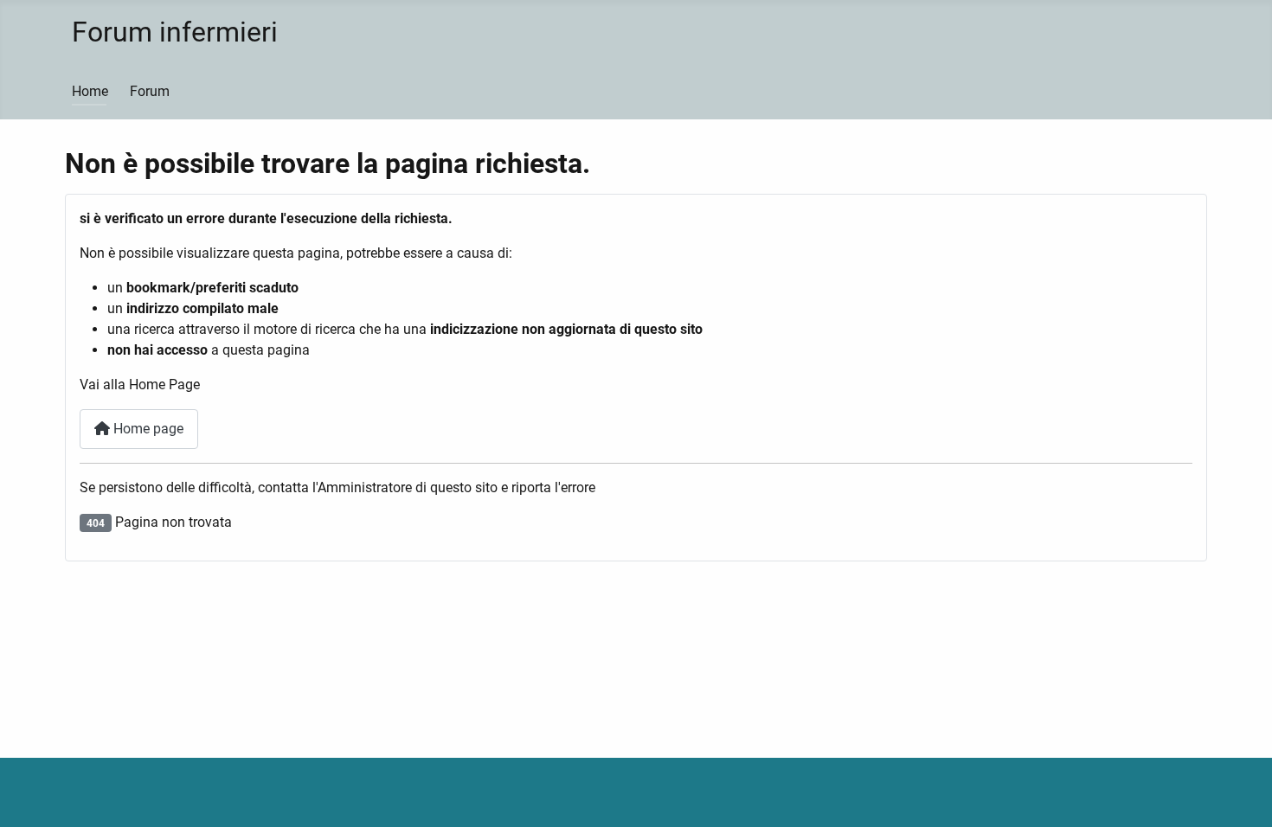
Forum (150, 91)
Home (90, 91)
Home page (146, 428)
